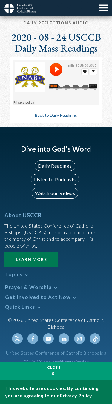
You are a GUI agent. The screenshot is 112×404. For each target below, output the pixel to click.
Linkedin (64, 338)
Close (54, 367)
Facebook (32, 338)
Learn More (31, 259)
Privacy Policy (76, 395)
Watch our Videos (55, 193)
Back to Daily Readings (56, 115)
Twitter (17, 338)
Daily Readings (55, 165)
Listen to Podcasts (55, 179)
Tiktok (95, 338)
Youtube (48, 338)
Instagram (79, 338)
